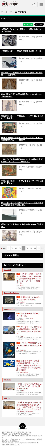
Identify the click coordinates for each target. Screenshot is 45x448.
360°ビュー (8, 398)
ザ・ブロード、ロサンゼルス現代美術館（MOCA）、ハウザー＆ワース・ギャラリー (29, 330)
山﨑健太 (22, 320)
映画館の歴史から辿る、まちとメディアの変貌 (29, 298)
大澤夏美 (22, 391)
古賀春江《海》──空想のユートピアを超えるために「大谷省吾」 (22, 117)
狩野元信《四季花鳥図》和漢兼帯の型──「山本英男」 (22, 225)
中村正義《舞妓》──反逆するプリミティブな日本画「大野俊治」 (22, 182)
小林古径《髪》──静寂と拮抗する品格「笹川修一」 (21, 52)
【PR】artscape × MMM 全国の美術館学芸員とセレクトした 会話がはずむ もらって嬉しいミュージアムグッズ (28, 405)
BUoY (31, 318)
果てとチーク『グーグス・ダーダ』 (28, 314)
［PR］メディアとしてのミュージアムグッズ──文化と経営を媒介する (29, 386)
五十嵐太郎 (23, 350)
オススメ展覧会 (11, 255)
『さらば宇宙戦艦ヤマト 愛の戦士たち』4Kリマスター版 (29, 345)
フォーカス (7, 270)
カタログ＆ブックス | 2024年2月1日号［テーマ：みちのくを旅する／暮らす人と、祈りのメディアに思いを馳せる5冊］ (28, 365)
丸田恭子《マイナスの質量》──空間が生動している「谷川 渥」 (22, 30)
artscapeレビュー (10, 309)
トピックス (7, 380)
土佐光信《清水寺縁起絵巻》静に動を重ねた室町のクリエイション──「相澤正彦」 (21, 160)
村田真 (21, 336)
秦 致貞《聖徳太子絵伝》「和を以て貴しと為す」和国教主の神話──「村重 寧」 (22, 138)
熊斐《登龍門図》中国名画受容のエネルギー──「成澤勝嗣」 (21, 95)
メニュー (41, 4)
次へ (42, 248)
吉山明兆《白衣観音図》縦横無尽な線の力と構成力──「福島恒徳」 (21, 73)
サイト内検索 (34, 4)
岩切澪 (21, 285)
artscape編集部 (24, 372)
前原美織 (22, 302)
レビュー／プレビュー (14, 265)
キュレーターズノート (11, 293)
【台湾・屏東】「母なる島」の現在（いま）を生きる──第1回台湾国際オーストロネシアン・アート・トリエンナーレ (29, 278)
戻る (4, 248)
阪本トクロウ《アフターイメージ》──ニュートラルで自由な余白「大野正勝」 (22, 204)
